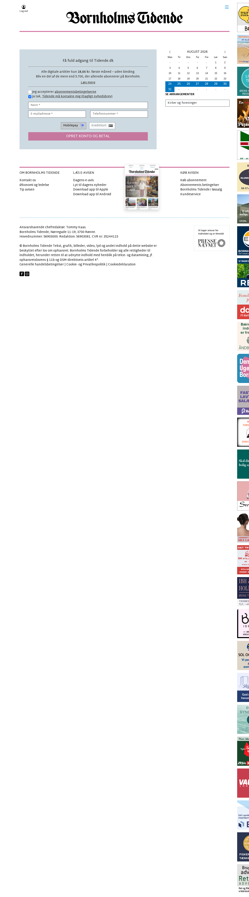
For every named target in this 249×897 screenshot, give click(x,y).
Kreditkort (99, 125)
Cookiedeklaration (122, 264)
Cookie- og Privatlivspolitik (86, 264)
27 (197, 83)
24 (170, 83)
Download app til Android (92, 194)
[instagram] (27, 274)
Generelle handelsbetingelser (42, 264)
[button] (226, 7)
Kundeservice (190, 194)
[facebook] (22, 274)
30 (225, 83)
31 (170, 89)
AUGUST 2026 (197, 52)
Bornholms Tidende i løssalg (201, 189)
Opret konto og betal (88, 136)
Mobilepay (71, 125)
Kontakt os (28, 180)
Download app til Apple (90, 189)
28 (206, 83)
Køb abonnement (193, 180)
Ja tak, (71, 96)
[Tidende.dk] (124, 17)
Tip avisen (27, 189)
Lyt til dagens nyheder (89, 185)
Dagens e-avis (83, 180)
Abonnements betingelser (199, 185)
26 (188, 83)
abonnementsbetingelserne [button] (75, 92)
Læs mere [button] (88, 82)
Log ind (24, 11)
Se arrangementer (179, 94)
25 (179, 83)
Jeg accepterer (63, 92)
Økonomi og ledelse (34, 185)
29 (215, 83)
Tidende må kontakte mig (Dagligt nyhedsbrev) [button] (77, 96)
